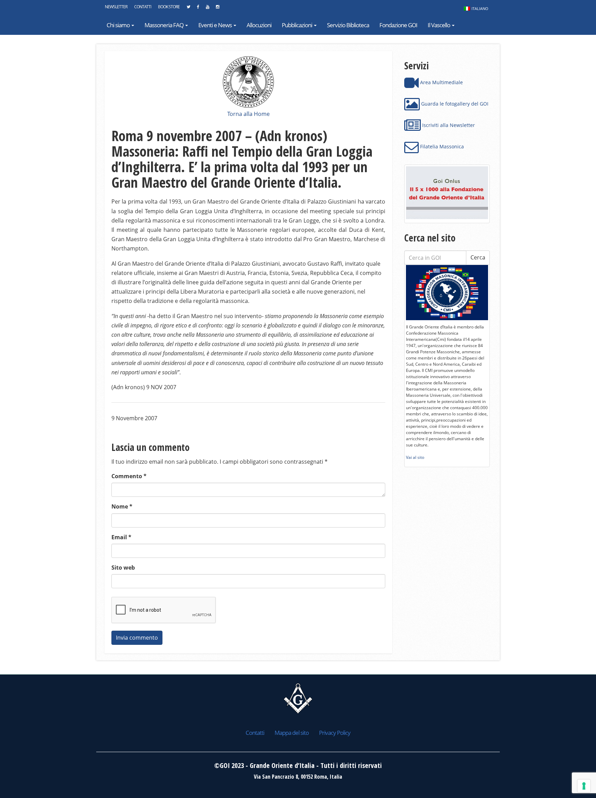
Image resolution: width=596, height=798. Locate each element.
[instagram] (217, 8)
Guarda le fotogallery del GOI (454, 103)
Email (121, 537)
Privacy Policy (334, 733)
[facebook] (197, 8)
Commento (129, 476)
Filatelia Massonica (441, 146)
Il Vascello (439, 25)
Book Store (169, 7)
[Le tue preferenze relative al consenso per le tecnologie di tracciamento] (583, 785)
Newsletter (116, 7)
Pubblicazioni (297, 25)
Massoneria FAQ (165, 25)
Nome (121, 506)
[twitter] (188, 8)
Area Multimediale (441, 82)
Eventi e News (215, 25)
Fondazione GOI (398, 25)
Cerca (477, 257)
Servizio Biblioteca (348, 25)
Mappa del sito (292, 733)
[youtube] (207, 8)
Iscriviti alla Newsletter (448, 125)
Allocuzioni (259, 25)
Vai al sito (415, 457)
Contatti (142, 7)
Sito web (123, 567)
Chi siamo (119, 25)
